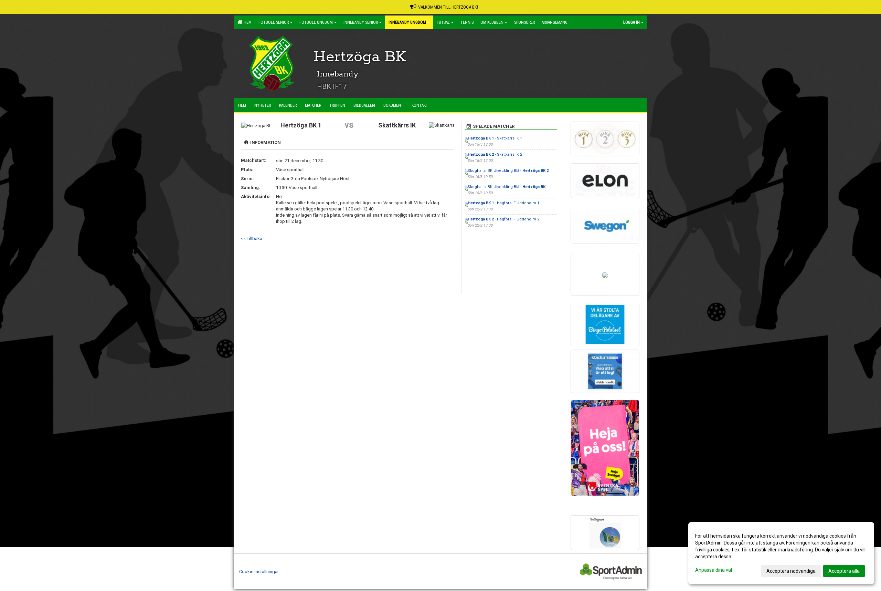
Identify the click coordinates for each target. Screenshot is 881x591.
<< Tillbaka (251, 238)
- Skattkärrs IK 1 (495, 138)
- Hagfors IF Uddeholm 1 (503, 203)
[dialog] (781, 553)
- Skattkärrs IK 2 (495, 154)
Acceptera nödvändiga (791, 571)
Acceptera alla (844, 571)
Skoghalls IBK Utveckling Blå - (508, 170)
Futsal (443, 22)
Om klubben (491, 22)
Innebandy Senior (360, 22)
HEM (247, 22)
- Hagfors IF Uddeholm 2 (503, 219)
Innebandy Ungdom (407, 22)
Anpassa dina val (713, 570)
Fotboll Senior (273, 22)
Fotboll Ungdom (316, 22)
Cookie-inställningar (259, 571)
